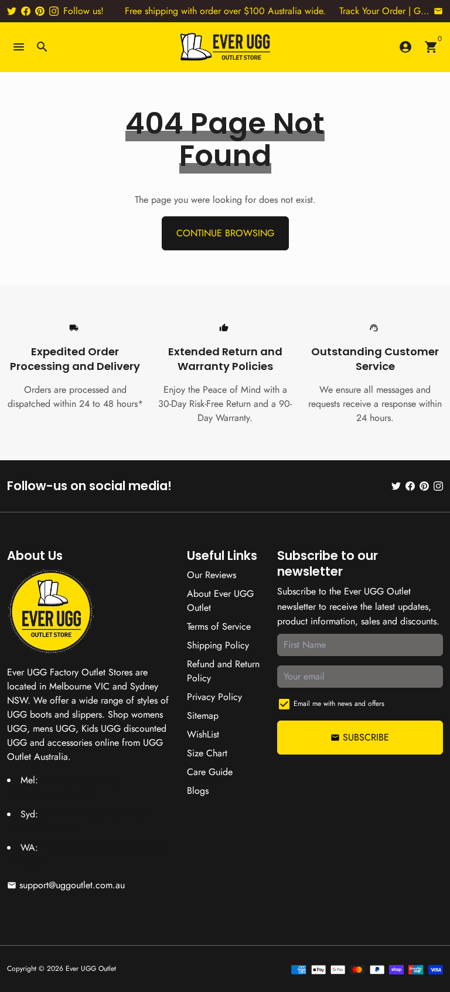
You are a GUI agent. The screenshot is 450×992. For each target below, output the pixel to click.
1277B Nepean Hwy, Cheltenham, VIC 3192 (64, 787)
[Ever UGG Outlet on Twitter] (11, 11)
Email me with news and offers (339, 703)
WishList (203, 734)
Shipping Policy (218, 645)
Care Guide (210, 772)
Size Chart (207, 753)
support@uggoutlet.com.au (66, 885)
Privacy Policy (214, 697)
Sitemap (203, 715)
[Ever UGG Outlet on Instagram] (54, 11)
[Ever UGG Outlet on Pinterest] (40, 11)
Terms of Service (219, 626)
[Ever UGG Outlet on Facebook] (25, 11)
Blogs (198, 790)
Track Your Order (372, 11)
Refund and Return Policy (223, 671)
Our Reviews (211, 575)
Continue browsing (225, 233)
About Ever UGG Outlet (220, 600)
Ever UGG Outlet (91, 968)
